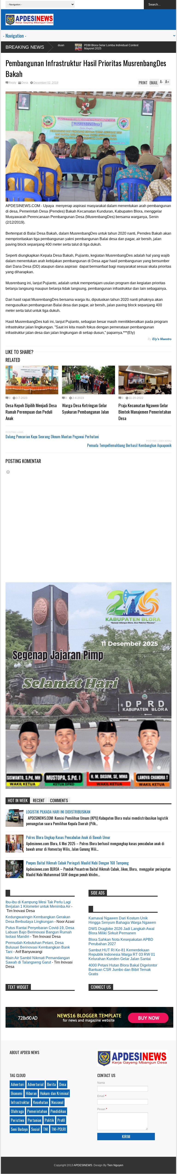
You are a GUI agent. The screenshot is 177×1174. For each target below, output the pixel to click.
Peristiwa (17, 1120)
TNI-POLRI (58, 1129)
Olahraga (17, 1111)
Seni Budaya (19, 1129)
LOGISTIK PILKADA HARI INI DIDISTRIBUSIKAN (58, 812)
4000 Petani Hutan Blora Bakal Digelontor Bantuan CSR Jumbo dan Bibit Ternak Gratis (122, 969)
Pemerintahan (37, 1111)
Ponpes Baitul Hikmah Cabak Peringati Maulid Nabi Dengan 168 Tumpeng (77, 863)
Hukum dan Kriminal (54, 1093)
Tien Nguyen (115, 1165)
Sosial (35, 1129)
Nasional (57, 1102)
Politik (49, 1120)
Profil (61, 1120)
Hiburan (31, 1093)
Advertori (17, 1084)
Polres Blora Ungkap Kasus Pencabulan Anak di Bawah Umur (68, 837)
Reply (12, 82)
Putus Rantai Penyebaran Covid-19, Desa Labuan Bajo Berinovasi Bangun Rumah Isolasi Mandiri (40, 932)
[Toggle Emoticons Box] (8, 471)
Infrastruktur (20, 1102)
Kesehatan (40, 1102)
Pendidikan (58, 1111)
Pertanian (34, 1120)
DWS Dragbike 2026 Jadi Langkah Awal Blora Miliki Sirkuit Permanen (121, 931)
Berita (51, 1084)
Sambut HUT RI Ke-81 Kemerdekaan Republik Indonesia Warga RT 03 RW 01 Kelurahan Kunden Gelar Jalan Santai (121, 954)
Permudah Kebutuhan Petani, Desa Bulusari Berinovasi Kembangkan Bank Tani (38, 947)
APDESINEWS (83, 1165)
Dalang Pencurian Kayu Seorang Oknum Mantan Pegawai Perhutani (52, 436)
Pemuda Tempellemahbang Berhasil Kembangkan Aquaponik (129, 445)
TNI (45, 1129)
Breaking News (25, 47)
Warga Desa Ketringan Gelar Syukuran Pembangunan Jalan (85, 408)
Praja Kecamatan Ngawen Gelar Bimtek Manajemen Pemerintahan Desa (144, 411)
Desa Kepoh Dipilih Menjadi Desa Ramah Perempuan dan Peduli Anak (31, 411)
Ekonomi (16, 1093)
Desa (24, 82)
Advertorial (36, 1084)
